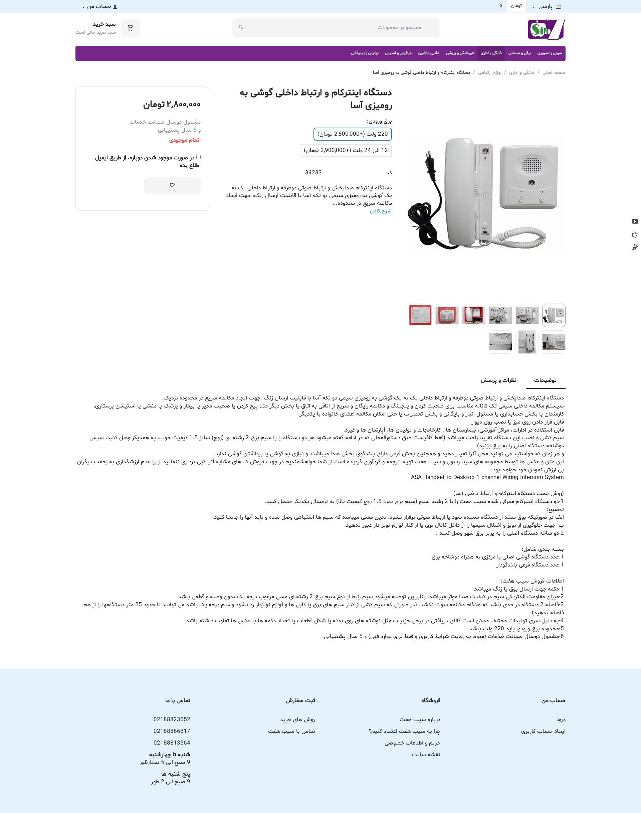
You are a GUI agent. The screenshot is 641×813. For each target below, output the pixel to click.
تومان (516, 6)
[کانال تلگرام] (635, 234)
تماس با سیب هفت (291, 731)
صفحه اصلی (554, 72)
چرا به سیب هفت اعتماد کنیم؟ (404, 731)
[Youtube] (635, 221)
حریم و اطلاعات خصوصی (412, 743)
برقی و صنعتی (519, 53)
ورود (561, 719)
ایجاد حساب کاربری (543, 731)
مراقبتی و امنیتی (398, 53)
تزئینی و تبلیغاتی (365, 53)
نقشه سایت (426, 755)
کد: (388, 173)
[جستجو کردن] (241, 27)
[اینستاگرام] (635, 248)
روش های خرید (297, 719)
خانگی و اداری (491, 53)
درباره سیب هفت (420, 719)
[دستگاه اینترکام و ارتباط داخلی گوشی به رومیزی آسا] (485, 193)
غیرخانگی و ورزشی (460, 53)
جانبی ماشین (428, 53)
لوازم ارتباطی (489, 72)
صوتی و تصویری (550, 53)
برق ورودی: (379, 121)
